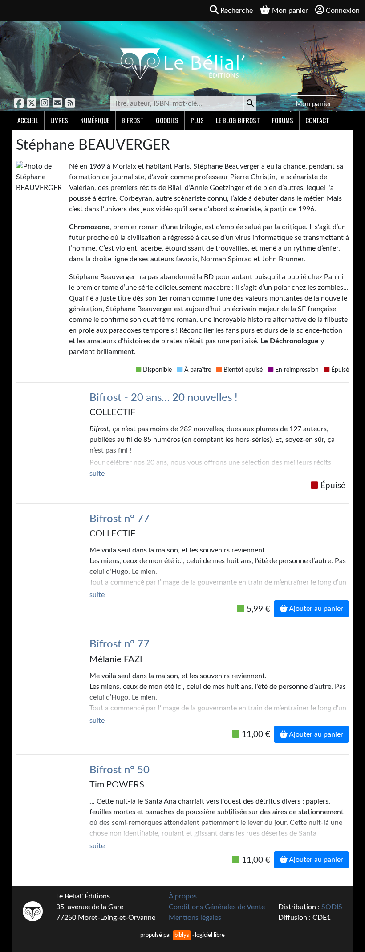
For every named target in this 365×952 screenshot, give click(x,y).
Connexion (343, 10)
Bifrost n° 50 (119, 770)
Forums (282, 120)
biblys (181, 935)
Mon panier (314, 103)
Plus (197, 120)
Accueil (27, 120)
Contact (317, 120)
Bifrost (133, 120)
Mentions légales (195, 917)
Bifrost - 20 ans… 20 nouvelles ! (163, 397)
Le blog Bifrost (238, 120)
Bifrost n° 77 (119, 519)
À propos (183, 896)
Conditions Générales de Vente (217, 907)
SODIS (331, 907)
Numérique (95, 120)
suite (97, 473)
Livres (59, 120)
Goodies (167, 120)
